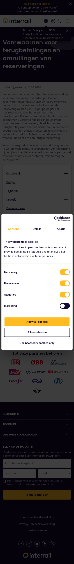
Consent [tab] (13, 228)
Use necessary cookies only (37, 342)
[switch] (65, 283)
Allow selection (37, 332)
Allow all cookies (37, 321)
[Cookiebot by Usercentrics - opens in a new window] (54, 218)
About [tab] (61, 228)
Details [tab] (37, 228)
